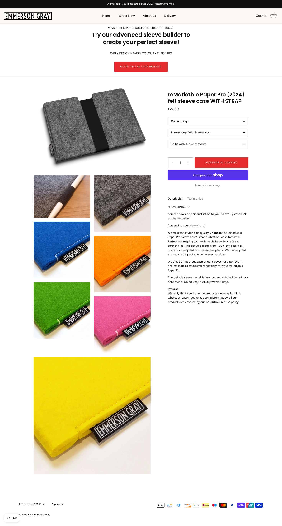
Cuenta (261, 15)
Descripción (175, 198)
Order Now (127, 15)
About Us (149, 15)
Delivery (170, 15)
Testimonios (195, 198)
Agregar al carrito (221, 162)
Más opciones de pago (208, 185)
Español (56, 504)
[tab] (177, 198)
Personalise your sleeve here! (186, 225)
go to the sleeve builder (141, 66)
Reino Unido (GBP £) (30, 504)
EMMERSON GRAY (38, 514)
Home (106, 15)
